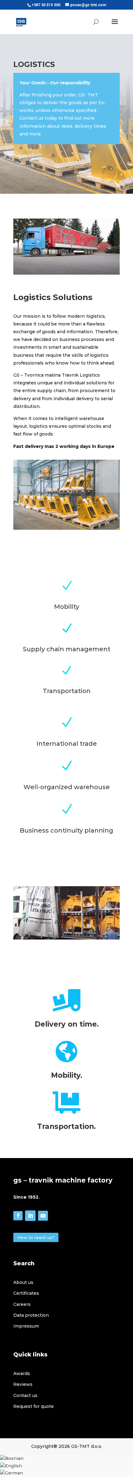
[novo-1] (66, 938)
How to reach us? (35, 1237)
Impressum (26, 1326)
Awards (21, 1373)
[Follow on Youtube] (43, 1216)
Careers (22, 1304)
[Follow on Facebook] (18, 1215)
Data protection (31, 1315)
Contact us (25, 1395)
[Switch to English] (11, 1466)
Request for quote (33, 1406)
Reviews (22, 1384)
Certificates (26, 1293)
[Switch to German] (11, 1473)
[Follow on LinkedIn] (30, 1215)
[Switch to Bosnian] (12, 1458)
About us (23, 1282)
